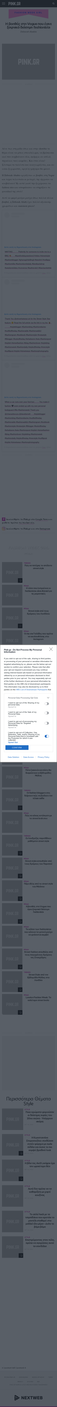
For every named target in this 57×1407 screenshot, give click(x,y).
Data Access (28, 757)
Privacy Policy (43, 757)
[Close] (51, 650)
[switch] (47, 703)
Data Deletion (13, 757)
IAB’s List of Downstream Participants (31, 690)
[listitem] (28, 697)
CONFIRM (17, 748)
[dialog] (28, 703)
